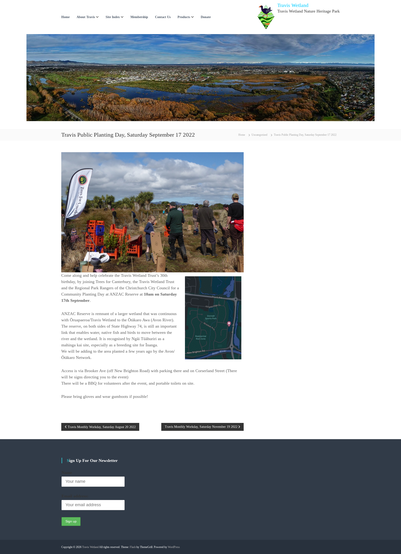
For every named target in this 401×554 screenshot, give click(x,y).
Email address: (74, 496)
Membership (139, 17)
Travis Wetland (292, 5)
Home (65, 17)
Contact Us (163, 17)
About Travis (86, 17)
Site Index (113, 17)
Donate (206, 17)
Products (184, 17)
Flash (133, 547)
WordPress (174, 547)
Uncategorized (259, 134)
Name (66, 472)
